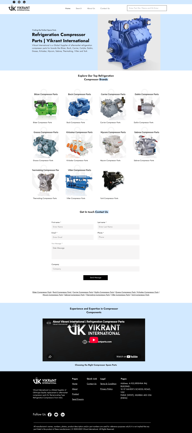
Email (54, 233)
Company (55, 264)
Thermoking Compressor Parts (98, 294)
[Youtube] (19, 2)
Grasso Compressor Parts (125, 292)
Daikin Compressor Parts (104, 292)
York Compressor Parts (140, 294)
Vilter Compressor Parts (120, 294)
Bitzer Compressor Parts (42, 292)
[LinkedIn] (24, 2)
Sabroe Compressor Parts (74, 294)
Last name (101, 222)
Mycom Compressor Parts (53, 294)
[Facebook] (14, 2)
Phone (100, 233)
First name (56, 222)
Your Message (56, 243)
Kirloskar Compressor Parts (147, 292)
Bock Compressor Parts (62, 292)
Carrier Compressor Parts (83, 292)
